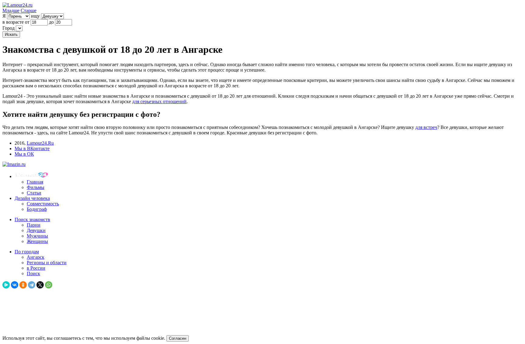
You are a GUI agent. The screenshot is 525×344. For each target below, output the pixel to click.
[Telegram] (31, 284)
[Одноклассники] (23, 284)
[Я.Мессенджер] (6, 284)
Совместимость (43, 203)
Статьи (34, 192)
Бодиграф (37, 209)
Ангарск (35, 257)
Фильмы (35, 187)
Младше (10, 10)
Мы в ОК (24, 154)
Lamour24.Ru (40, 143)
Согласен (177, 338)
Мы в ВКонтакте (32, 148)
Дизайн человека (32, 198)
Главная (35, 181)
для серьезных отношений (159, 101)
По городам (27, 251)
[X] (40, 284)
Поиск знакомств (32, 219)
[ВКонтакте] (14, 284)
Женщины (37, 241)
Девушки (36, 230)
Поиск (33, 273)
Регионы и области (47, 262)
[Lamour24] (33, 176)
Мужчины (37, 235)
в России (36, 268)
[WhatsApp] (48, 284)
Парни (33, 225)
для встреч (426, 127)
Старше (28, 10)
